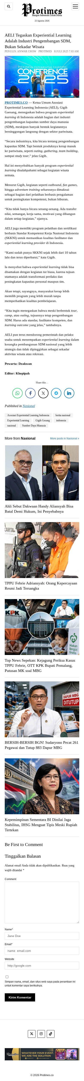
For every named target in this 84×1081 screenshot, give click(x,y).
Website (9, 959)
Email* (8, 944)
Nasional (29, 406)
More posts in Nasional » (64, 438)
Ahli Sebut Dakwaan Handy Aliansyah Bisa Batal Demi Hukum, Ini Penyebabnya (39, 509)
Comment (10, 879)
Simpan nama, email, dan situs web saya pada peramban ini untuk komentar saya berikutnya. (40, 983)
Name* (9, 929)
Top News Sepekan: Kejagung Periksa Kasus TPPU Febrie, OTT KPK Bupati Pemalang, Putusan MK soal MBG (40, 665)
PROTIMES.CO (16, 102)
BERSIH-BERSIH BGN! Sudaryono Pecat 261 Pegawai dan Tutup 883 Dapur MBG (41, 745)
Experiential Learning (18, 420)
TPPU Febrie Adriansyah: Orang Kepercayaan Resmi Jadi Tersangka (41, 585)
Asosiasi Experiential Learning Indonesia (28, 415)
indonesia (61, 420)
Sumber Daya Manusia (34, 425)
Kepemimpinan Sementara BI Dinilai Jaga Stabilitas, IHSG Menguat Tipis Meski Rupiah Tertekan (41, 824)
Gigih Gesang (43, 420)
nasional (11, 425)
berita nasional (63, 415)
